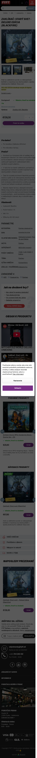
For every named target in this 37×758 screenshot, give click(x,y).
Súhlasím (17, 388)
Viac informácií (18, 374)
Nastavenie (17, 381)
